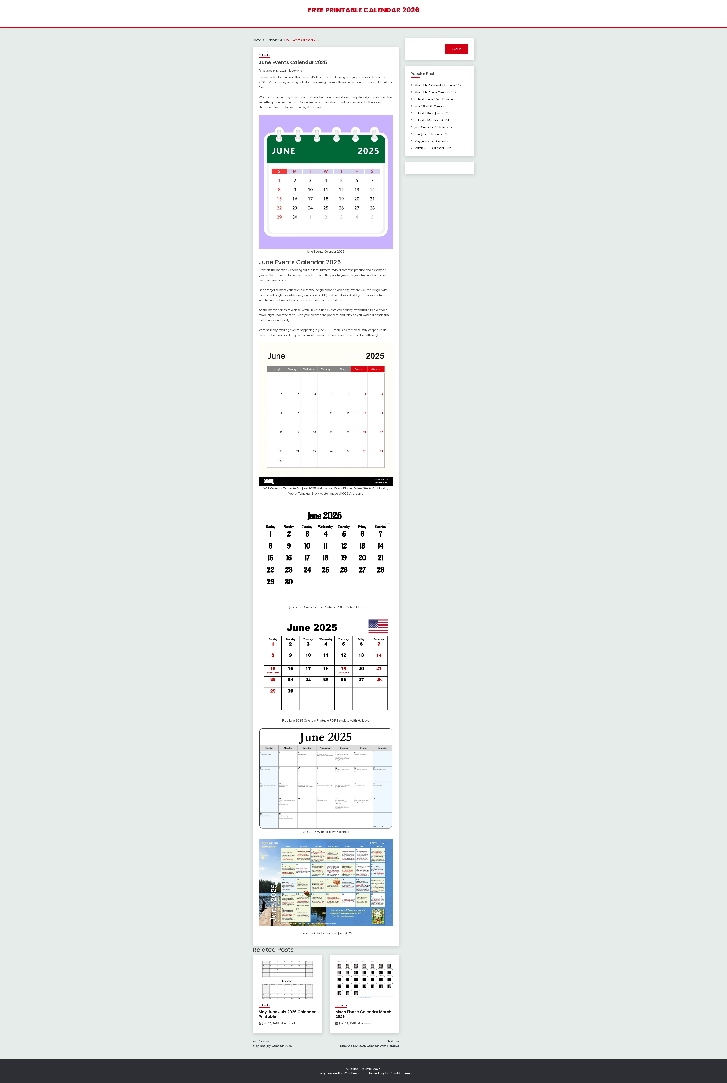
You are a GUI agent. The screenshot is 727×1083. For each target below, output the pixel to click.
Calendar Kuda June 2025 (431, 113)
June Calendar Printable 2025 (434, 127)
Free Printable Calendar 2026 (363, 10)
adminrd (297, 70)
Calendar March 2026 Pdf (432, 120)
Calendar (264, 55)
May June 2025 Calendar (431, 141)
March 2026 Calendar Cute (432, 148)
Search (456, 49)
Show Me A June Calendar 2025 (436, 92)
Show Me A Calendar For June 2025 (438, 85)
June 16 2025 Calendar (430, 106)
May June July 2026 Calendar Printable (287, 1014)
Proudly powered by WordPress (338, 1073)
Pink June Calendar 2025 (431, 134)
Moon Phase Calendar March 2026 (363, 1014)
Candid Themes (401, 1073)
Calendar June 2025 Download (435, 99)
